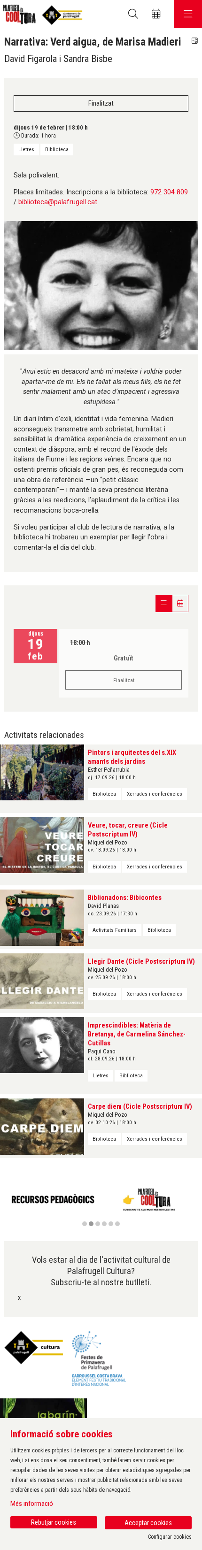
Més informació (31, 1503)
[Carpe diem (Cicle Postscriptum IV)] (42, 1126)
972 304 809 (169, 192)
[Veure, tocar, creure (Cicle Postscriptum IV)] (42, 845)
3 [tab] (97, 1223)
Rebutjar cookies (53, 1522)
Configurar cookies (170, 1537)
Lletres (26, 149)
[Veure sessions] (163, 603)
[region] (101, 1205)
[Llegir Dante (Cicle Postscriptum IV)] (42, 981)
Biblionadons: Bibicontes (125, 897)
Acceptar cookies (148, 1523)
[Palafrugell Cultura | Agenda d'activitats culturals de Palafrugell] (41, 14)
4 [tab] (104, 1223)
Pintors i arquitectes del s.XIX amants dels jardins (132, 757)
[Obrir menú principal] (188, 14)
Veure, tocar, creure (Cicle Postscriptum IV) (128, 829)
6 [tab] (117, 1223)
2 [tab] (91, 1223)
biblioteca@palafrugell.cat (57, 202)
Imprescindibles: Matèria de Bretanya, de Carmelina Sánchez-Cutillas (137, 1034)
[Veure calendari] (180, 603)
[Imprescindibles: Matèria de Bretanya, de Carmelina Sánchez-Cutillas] (42, 1045)
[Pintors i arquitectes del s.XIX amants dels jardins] (42, 772)
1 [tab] (84, 1223)
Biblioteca (57, 149)
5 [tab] (111, 1223)
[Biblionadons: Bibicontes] (42, 917)
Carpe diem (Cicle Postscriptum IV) (140, 1106)
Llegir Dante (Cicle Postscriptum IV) (141, 961)
